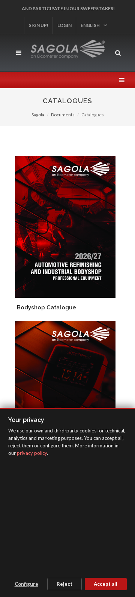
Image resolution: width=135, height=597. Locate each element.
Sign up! (38, 25)
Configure (26, 584)
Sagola (38, 114)
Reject (64, 584)
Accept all (105, 584)
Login (64, 25)
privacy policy (32, 453)
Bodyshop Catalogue (46, 307)
